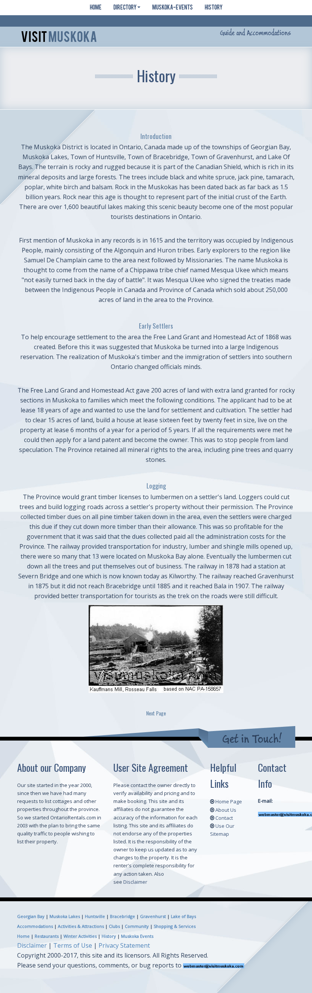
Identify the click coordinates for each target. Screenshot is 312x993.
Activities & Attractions (81, 926)
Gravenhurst (153, 916)
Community (137, 926)
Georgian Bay (31, 916)
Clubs (114, 926)
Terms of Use (72, 945)
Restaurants (47, 936)
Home (96, 8)
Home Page (228, 801)
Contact (224, 817)
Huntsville (95, 916)
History (213, 8)
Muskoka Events (137, 936)
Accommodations (35, 926)
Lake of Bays (183, 916)
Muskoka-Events (172, 8)
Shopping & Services (175, 926)
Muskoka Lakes (64, 916)
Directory (125, 8)
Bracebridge (122, 916)
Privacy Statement (124, 945)
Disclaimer (135, 881)
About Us (225, 809)
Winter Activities (80, 936)
